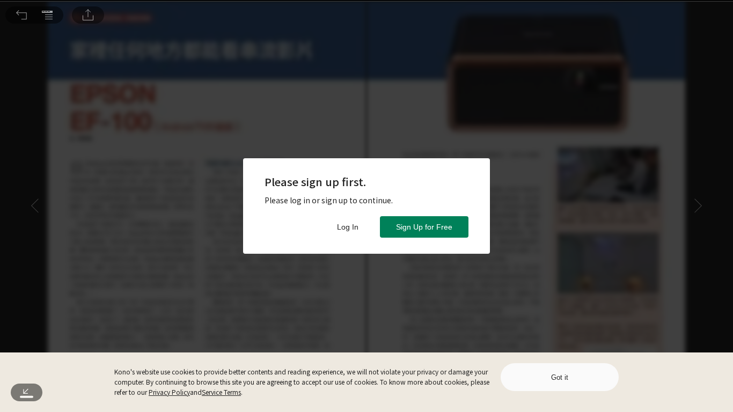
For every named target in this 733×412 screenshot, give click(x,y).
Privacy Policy (169, 391)
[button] (21, 15)
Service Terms (221, 391)
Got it (559, 377)
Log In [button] (347, 227)
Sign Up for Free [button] (424, 227)
